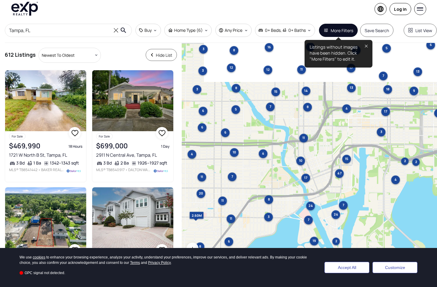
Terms (135, 263)
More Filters (342, 30)
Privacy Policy (159, 263)
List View (423, 30)
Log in (400, 9)
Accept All (347, 267)
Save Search (377, 30)
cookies (39, 257)
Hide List (164, 55)
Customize (395, 267)
